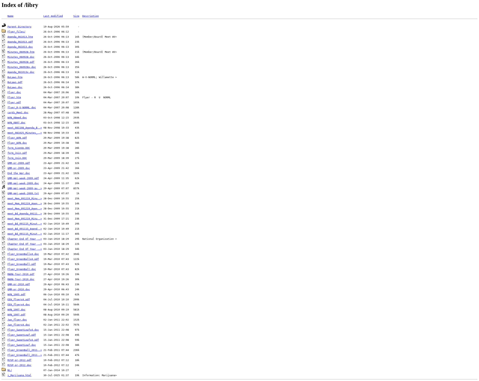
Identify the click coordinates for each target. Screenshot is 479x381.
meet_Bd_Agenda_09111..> (24, 213)
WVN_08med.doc (17, 117)
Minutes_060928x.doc (21, 67)
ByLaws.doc (14, 87)
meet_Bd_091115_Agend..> (24, 228)
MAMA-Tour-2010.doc (20, 279)
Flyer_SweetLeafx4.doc (23, 329)
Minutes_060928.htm (20, 52)
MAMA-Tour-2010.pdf (20, 274)
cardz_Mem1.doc (17, 112)
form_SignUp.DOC (18, 148)
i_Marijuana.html (19, 375)
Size (76, 16)
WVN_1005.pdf (16, 294)
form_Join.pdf (17, 153)
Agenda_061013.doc (20, 46)
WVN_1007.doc (16, 309)
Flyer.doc (14, 92)
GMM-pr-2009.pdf (18, 163)
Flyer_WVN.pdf (17, 137)
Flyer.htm (14, 97)
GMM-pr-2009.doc (18, 168)
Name (10, 16)
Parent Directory (19, 26)
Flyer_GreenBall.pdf (21, 264)
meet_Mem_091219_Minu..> (24, 198)
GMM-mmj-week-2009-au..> (24, 188)
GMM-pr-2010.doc (18, 289)
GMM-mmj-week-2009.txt (23, 193)
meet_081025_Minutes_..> (24, 132)
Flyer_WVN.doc (17, 142)
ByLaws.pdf (14, 82)
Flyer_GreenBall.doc (21, 269)
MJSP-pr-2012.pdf (19, 360)
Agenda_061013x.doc (20, 72)
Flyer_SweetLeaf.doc (21, 345)
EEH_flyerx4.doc (18, 304)
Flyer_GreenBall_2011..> (24, 350)
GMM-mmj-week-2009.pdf (23, 178)
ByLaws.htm (14, 77)
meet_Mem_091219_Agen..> (24, 203)
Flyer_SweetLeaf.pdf (21, 334)
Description (90, 16)
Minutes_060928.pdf (20, 62)
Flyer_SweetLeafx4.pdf (23, 340)
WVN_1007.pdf (16, 314)
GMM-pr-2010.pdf (18, 284)
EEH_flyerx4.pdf (18, 299)
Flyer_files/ (16, 31)
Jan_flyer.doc (17, 319)
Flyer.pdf (14, 102)
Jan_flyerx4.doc (18, 324)
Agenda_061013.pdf (20, 41)
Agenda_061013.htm (20, 36)
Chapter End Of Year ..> (24, 238)
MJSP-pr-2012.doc (19, 365)
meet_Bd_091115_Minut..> (24, 223)
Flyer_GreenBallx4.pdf (23, 259)
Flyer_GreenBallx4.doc (23, 254)
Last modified (53, 16)
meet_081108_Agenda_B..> (24, 127)
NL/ (9, 370)
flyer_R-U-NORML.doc (21, 107)
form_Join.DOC (17, 158)
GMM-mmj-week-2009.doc (23, 183)
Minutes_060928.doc (20, 57)
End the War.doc (18, 173)
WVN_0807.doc (16, 122)
